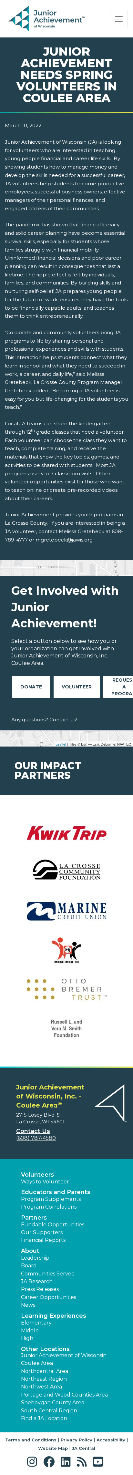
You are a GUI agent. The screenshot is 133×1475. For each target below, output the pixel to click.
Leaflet (61, 744)
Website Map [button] (53, 1448)
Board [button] (29, 1266)
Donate (31, 687)
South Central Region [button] (49, 1411)
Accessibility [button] (111, 1439)
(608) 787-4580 (36, 1138)
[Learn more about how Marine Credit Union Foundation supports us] (66, 915)
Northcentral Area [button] (44, 1371)
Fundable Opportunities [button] (52, 1225)
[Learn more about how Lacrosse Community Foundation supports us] (66, 876)
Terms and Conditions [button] (30, 1439)
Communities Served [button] (48, 1274)
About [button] (30, 1251)
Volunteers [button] (37, 1175)
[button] (33, 1462)
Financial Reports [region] (43, 1240)
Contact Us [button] (33, 1131)
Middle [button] (30, 1330)
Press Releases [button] (40, 1289)
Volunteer (77, 687)
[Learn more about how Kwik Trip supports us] (66, 837)
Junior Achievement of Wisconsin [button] (64, 1355)
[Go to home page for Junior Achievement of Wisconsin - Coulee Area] (47, 19)
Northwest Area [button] (41, 1387)
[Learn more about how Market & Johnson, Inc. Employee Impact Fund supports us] (66, 954)
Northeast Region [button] (44, 1379)
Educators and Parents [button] (55, 1192)
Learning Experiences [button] (53, 1316)
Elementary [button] (36, 1323)
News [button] (28, 1305)
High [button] (27, 1338)
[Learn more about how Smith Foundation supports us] (66, 1032)
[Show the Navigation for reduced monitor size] (119, 19)
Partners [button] (34, 1218)
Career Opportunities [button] (48, 1297)
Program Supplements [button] (51, 1199)
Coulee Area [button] (37, 1363)
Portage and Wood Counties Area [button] (64, 1395)
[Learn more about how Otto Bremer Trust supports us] (66, 993)
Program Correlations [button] (49, 1207)
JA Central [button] (83, 1448)
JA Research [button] (37, 1281)
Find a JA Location (44, 1418)
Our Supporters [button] (42, 1232)
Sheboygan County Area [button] (52, 1402)
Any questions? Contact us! (44, 720)
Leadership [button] (35, 1258)
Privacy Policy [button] (76, 1439)
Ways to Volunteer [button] (45, 1182)
